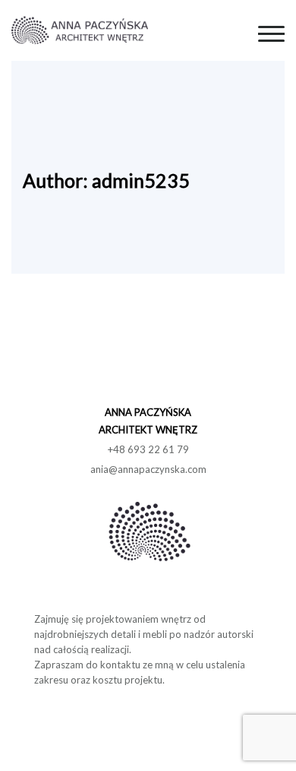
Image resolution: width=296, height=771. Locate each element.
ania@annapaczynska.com (148, 469)
